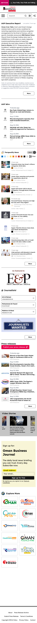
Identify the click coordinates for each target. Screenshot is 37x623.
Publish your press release (14, 347)
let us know (15, 86)
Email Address (9, 470)
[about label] (12, 168)
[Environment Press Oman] (9, 501)
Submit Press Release (11, 616)
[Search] (25, 16)
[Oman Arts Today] (9, 513)
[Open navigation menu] (3, 15)
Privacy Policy (23, 620)
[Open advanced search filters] (30, 16)
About (10, 612)
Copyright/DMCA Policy (9, 620)
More (29, 93)
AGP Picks (4, 2)
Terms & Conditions (26, 616)
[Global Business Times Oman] (27, 501)
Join (32, 290)
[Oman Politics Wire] (27, 538)
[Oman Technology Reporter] (9, 550)
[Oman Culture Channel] (27, 513)
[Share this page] (34, 15)
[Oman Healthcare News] (9, 538)
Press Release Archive (21, 612)
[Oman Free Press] (27, 525)
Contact (32, 620)
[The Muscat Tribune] (9, 562)
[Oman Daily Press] (9, 525)
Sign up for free (18, 478)
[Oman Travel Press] (27, 550)
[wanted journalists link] (18, 279)
